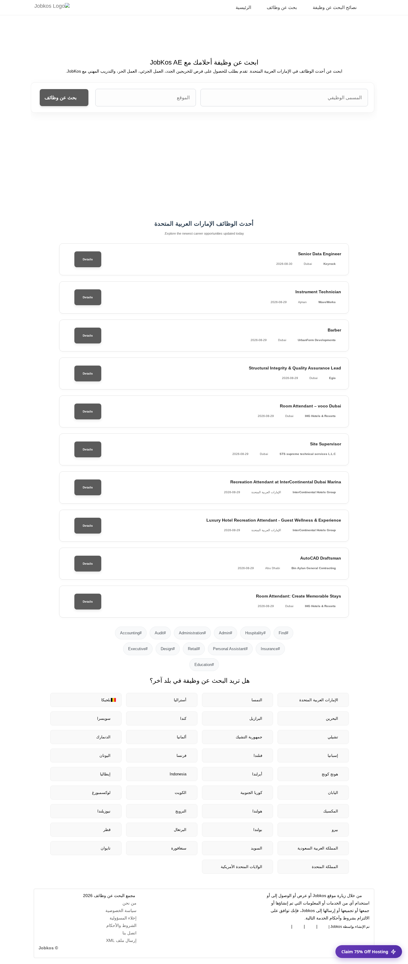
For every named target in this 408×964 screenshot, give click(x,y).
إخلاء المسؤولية (123, 918)
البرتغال (180, 829)
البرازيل (255, 718)
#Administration (192, 633)
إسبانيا (333, 755)
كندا (183, 718)
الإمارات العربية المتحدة (318, 700)
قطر (107, 829)
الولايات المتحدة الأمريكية (241, 866)
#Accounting (131, 633)
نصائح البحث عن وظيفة (335, 7)
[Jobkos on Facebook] (323, 925)
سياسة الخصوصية (120, 910)
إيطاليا (105, 774)
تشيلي (333, 737)
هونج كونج (330, 774)
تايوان (106, 848)
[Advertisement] (204, 166)
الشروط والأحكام (121, 925)
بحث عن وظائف (282, 7)
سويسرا (104, 718)
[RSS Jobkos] (298, 925)
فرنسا (181, 755)
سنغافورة (178, 848)
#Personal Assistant (230, 649)
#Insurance (270, 649)
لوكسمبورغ (101, 792)
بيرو (335, 829)
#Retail (194, 649)
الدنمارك (103, 737)
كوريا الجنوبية (251, 792)
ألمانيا (181, 737)
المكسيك (330, 811)
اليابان (333, 792)
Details (88, 259)
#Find (283, 633)
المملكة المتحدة (325, 866)
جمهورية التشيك (249, 737)
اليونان (105, 755)
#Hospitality (255, 633)
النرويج (180, 811)
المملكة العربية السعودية (317, 848)
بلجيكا (106, 700)
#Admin (225, 633)
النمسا (256, 700)
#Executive (138, 649)
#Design (168, 649)
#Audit (160, 633)
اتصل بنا (129, 933)
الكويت (180, 792)
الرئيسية (244, 7)
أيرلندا (257, 774)
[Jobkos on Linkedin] (310, 925)
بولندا (257, 829)
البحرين (332, 718)
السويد (256, 848)
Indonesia (178, 774)
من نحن (129, 903)
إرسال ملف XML (121, 940)
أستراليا (180, 700)
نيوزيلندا (104, 811)
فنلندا (258, 755)
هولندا (257, 811)
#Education (204, 664)
